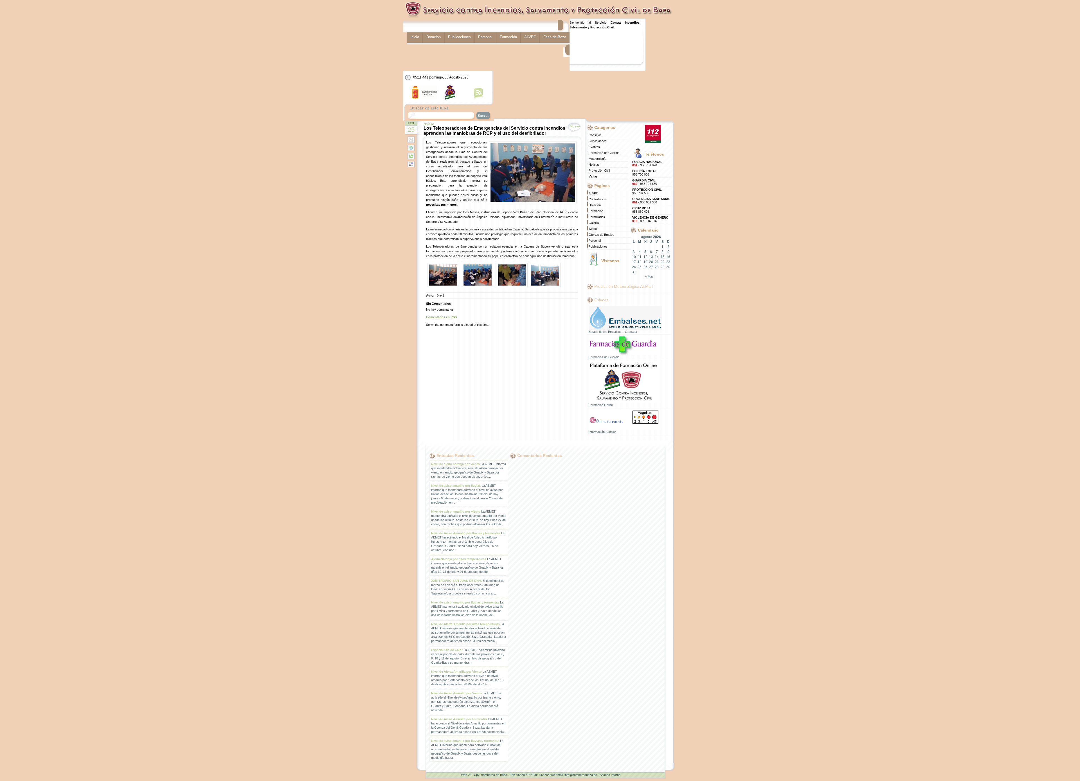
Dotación (433, 37)
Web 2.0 (466, 774)
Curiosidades (598, 141)
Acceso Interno (610, 774)
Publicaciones (459, 37)
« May (649, 276)
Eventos (594, 147)
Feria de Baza (554, 37)
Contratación (597, 199)
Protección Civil (599, 170)
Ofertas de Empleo (601, 234)
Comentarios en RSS (441, 317)
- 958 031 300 (651, 200)
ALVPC (530, 37)
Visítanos (610, 261)
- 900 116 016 (650, 219)
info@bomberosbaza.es (580, 774)
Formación (508, 37)
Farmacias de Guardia (604, 152)
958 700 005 (644, 172)
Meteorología (597, 158)
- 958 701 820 (647, 163)
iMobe (593, 228)
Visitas (593, 176)
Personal (485, 37)
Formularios (597, 217)
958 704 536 (647, 191)
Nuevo (575, 126)
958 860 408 (641, 210)
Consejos (595, 135)
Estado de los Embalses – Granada (613, 331)
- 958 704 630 (644, 182)
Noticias (429, 124)
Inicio (414, 37)
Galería (594, 223)
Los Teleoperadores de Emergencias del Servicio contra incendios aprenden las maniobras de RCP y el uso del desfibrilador (494, 131)
